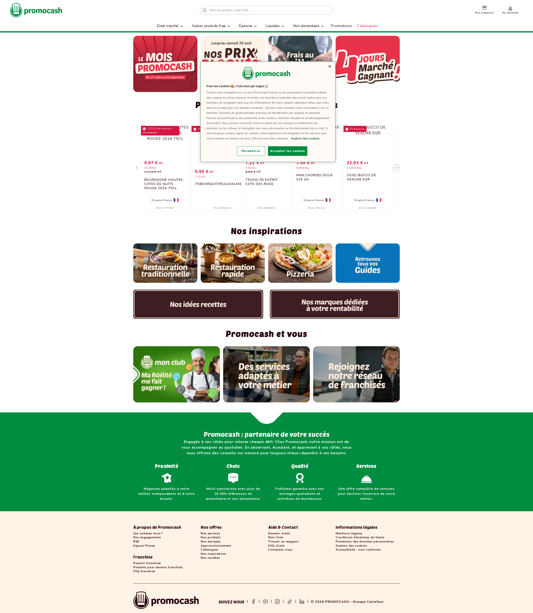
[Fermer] (329, 66)
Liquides (272, 25)
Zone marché (167, 25)
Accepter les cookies (287, 151)
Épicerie (245, 25)
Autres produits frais (209, 25)
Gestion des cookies (305, 138)
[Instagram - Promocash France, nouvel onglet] (277, 601)
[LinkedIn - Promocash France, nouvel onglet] (301, 601)
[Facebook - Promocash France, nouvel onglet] (253, 601)
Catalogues (367, 25)
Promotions (341, 25)
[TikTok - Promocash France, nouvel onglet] (289, 601)
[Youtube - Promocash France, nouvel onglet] (265, 601)
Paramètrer (251, 151)
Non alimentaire (306, 25)
